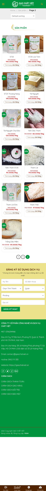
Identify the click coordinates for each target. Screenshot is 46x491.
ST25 (12, 57)
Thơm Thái (34, 205)
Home (12, 10)
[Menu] (3, 4)
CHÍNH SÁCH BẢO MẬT (11, 394)
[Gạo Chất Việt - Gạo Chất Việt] (23, 4)
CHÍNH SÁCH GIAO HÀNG (11, 386)
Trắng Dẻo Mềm (11, 242)
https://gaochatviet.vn (19, 365)
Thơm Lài (34, 168)
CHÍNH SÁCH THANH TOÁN (12, 381)
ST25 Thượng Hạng (12, 94)
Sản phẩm (22, 10)
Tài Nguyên (34, 94)
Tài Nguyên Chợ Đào (11, 131)
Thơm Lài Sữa (11, 205)
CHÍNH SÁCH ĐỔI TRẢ (10, 390)
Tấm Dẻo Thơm (34, 131)
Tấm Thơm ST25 (11, 168)
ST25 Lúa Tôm (34, 57)
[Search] (42, 4)
